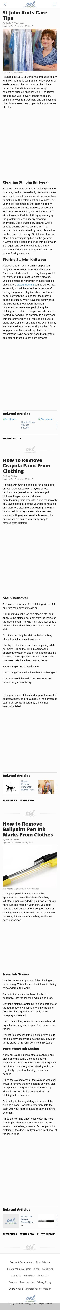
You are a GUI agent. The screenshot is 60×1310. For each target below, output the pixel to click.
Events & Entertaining (21, 1262)
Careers (13, 1282)
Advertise (29, 1275)
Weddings (47, 1268)
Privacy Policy (44, 1282)
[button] (5, 4)
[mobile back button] (5, 4)
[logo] (30, 4)
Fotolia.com (34, 889)
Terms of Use (27, 1282)
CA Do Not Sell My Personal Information (30, 1288)
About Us (16, 1275)
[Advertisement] (30, 148)
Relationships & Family (19, 1268)
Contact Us (43, 1275)
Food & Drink (43, 1262)
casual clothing (25, 284)
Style (36, 1268)
